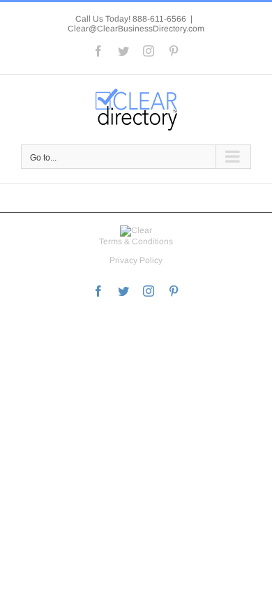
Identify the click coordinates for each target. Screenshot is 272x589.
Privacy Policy (136, 260)
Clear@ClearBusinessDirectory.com (136, 28)
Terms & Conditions (136, 241)
